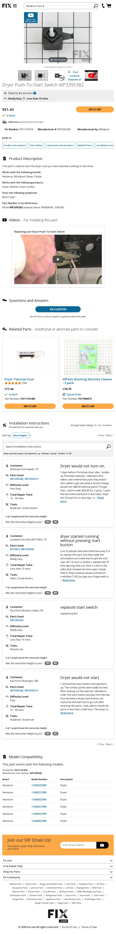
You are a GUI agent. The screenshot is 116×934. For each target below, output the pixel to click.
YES (47, 521)
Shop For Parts (11, 871)
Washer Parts (36, 895)
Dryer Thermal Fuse (19, 379)
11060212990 (38, 792)
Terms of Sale (89, 927)
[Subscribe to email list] (102, 845)
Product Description (15, 145)
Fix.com (7, 860)
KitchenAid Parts (54, 887)
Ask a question (58, 309)
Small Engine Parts (92, 899)
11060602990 (38, 799)
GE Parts (100, 884)
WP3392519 (31, 479)
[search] (95, 6)
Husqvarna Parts (20, 887)
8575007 (15, 549)
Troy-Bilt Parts (49, 891)
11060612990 (38, 806)
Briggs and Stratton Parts (51, 884)
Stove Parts (85, 895)
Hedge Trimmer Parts (44, 903)
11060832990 (38, 821)
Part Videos (36, 145)
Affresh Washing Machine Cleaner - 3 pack (87, 381)
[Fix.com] (6, 6)
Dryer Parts (71, 895)
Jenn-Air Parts (37, 887)
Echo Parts (71, 884)
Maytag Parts (83, 887)
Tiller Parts (76, 903)
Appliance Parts (53, 899)
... (67, 580)
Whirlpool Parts (66, 891)
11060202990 (38, 785)
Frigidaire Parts (86, 884)
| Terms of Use (68, 927)
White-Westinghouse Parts (89, 891)
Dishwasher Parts (18, 895)
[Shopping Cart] (108, 5)
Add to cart (95, 109)
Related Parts (84, 145)
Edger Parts (63, 903)
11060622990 (38, 813)
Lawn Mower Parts (72, 899)
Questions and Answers (60, 145)
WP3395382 (16, 479)
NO (55, 521)
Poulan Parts (34, 891)
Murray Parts (18, 891)
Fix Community (11, 877)
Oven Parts (99, 895)
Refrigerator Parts (54, 895)
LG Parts (69, 887)
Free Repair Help (13, 866)
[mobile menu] (15, 6)
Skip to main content (58, 8)
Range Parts (18, 899)
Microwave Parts (35, 899)
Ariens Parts (30, 884)
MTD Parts (97, 887)
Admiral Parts (16, 884)
